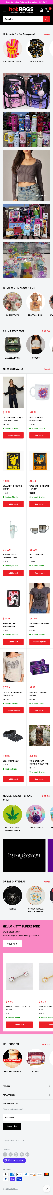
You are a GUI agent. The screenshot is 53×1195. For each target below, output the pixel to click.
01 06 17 (8, 1013)
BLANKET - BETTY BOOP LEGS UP (11, 625)
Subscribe (12, 1126)
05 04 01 (32, 768)
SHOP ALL (46, 331)
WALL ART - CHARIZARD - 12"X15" (39, 487)
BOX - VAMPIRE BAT (11, 761)
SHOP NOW (12, 943)
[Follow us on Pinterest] (22, 1154)
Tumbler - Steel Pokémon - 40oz (10, 556)
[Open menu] (4, 10)
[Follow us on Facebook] (5, 1154)
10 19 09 (5, 630)
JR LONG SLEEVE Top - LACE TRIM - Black (13, 418)
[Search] (46, 19)
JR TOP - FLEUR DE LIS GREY (39, 625)
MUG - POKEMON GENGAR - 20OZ (36, 418)
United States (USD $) (12, 1140)
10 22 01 (5, 493)
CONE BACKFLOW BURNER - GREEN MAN (39, 762)
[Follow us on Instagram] (16, 1154)
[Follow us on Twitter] (11, 1154)
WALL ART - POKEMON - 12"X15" (13, 487)
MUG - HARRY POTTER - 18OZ (39, 556)
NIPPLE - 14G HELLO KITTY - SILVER (18, 1008)
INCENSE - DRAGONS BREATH (38, 693)
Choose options (13, 435)
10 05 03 (32, 424)
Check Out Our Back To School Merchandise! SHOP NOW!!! (26, 2)
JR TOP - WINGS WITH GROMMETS (12, 693)
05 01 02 (32, 699)
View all (47, 34)
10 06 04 (6, 765)
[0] (47, 10)
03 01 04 (6, 424)
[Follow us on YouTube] (27, 1154)
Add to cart (39, 435)
